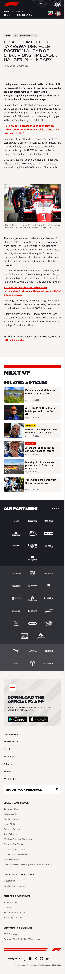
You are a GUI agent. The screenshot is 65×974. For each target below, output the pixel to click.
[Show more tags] (36, 35)
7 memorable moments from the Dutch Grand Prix (40, 493)
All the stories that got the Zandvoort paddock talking (39, 461)
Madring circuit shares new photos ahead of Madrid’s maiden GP (40, 477)
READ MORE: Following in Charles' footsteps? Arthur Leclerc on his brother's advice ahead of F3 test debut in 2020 (31, 129)
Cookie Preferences (14, 898)
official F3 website (18, 349)
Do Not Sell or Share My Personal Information (28, 876)
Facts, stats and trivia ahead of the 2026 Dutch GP (40, 400)
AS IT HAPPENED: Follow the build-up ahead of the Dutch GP (40, 419)
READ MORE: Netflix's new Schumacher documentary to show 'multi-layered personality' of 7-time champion (31, 295)
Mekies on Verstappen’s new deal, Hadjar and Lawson (38, 441)
